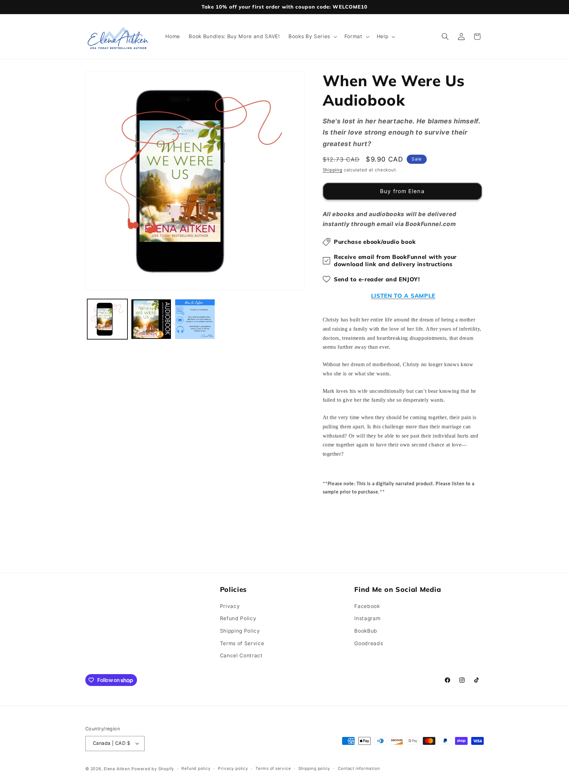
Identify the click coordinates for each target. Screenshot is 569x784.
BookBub (365, 631)
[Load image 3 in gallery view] (195, 319)
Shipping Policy (240, 631)
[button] (312, 36)
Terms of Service (242, 643)
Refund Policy (238, 618)
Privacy (230, 606)
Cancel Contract (241, 655)
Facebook (367, 606)
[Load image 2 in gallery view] (151, 319)
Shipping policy (314, 768)
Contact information (359, 768)
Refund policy (195, 768)
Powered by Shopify (152, 768)
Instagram (367, 618)
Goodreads (368, 643)
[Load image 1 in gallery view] (107, 319)
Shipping (332, 169)
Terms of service (273, 768)
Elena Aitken (117, 768)
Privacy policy (233, 768)
